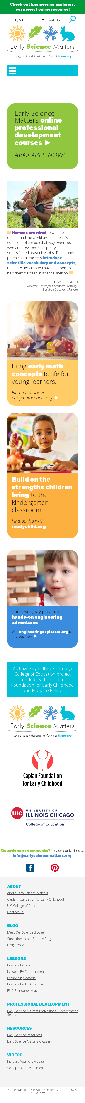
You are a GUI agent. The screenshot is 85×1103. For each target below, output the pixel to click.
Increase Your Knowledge (25, 1061)
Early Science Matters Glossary (29, 1041)
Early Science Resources (24, 1035)
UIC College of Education (25, 906)
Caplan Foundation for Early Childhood (35, 899)
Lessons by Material (21, 978)
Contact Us (15, 912)
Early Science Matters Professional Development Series (42, 1013)
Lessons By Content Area (25, 971)
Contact (55, 19)
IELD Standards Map (22, 990)
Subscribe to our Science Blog (29, 939)
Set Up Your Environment (25, 1068)
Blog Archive (16, 945)
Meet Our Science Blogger (26, 932)
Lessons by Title (18, 965)
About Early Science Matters (27, 893)
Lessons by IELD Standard (26, 984)
